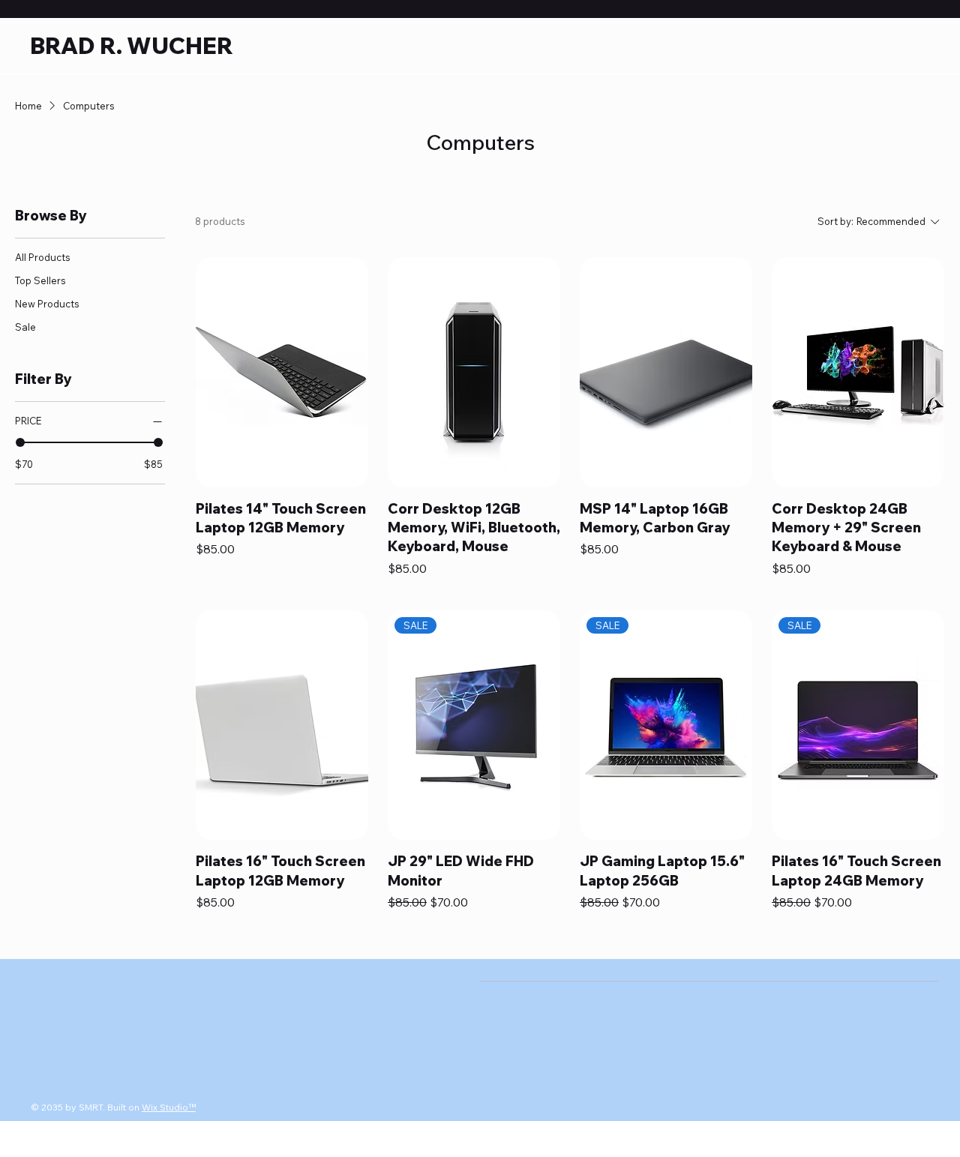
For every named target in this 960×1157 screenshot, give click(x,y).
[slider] (20, 442)
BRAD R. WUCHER (131, 45)
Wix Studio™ (169, 1107)
